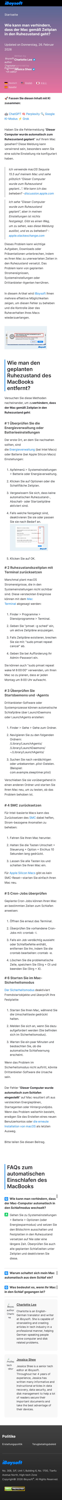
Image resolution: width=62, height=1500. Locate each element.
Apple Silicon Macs (22, 873)
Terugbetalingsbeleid (44, 1444)
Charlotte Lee (23, 59)
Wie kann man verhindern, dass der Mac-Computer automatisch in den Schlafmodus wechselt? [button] (30, 1203)
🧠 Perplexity (31, 114)
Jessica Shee (23, 69)
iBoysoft (40, 293)
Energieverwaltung (22, 449)
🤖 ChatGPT (13, 114)
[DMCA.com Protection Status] (15, 1485)
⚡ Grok (23, 119)
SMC (32, 817)
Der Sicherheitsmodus (19, 990)
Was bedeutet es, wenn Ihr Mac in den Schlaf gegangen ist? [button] (30, 1289)
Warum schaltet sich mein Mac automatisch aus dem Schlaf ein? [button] (30, 1275)
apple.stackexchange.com (27, 235)
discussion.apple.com (39, 193)
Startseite (11, 14)
